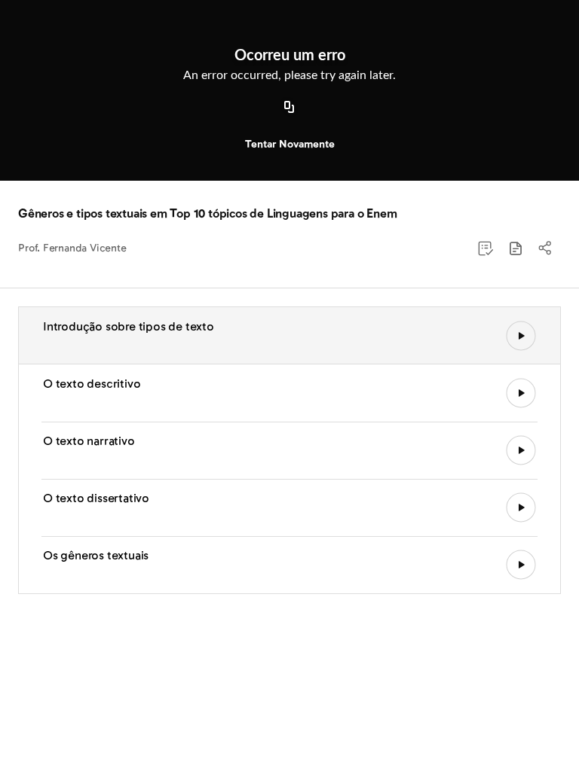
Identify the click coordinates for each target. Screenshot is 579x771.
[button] (516, 248)
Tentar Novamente (290, 144)
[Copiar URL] (289, 108)
